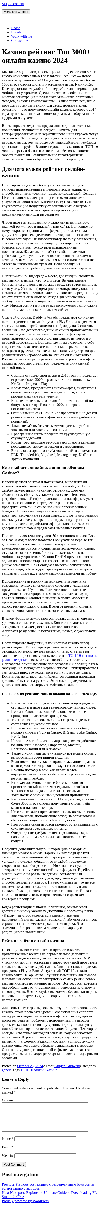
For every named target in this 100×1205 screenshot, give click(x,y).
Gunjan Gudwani (67, 1066)
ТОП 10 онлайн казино (38, 1070)
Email (7, 1147)
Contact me (19, 40)
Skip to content (13, 4)
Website (7, 1156)
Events (16, 32)
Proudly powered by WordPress (25, 1201)
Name (7, 1138)
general (7, 1070)
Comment (9, 1100)
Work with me (21, 36)
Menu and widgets (16, 11)
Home (15, 28)
